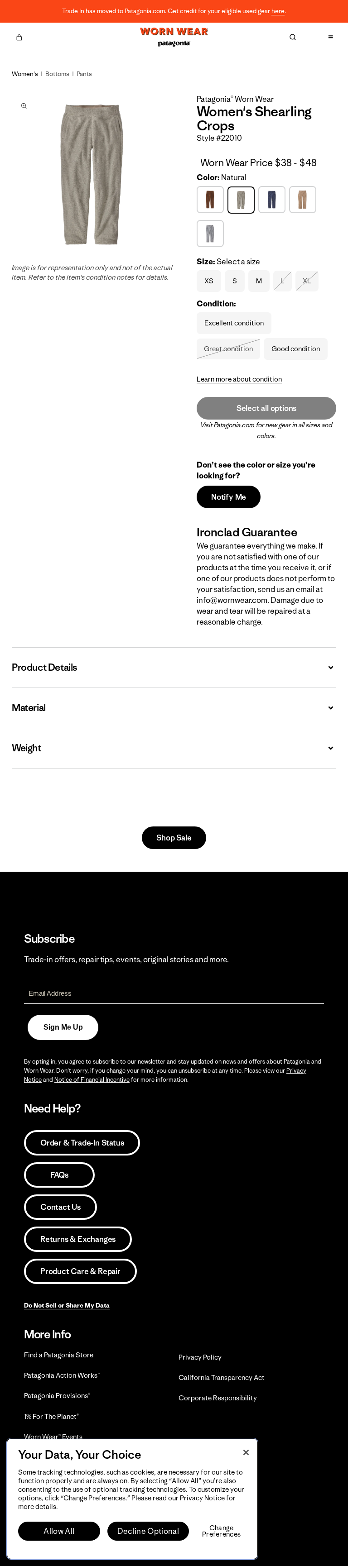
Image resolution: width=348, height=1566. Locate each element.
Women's (25, 74)
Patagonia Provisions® (57, 1395)
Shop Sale (173, 838)
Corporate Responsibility (218, 1398)
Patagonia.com (234, 425)
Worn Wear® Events (53, 1436)
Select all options (266, 408)
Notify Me (228, 497)
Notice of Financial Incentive (92, 1080)
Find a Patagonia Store (58, 1355)
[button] (19, 36)
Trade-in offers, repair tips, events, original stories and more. (126, 959)
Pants (84, 74)
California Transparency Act (222, 1377)
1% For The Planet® (51, 1416)
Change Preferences (221, 1531)
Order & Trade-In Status (82, 1143)
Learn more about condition (239, 379)
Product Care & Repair (80, 1271)
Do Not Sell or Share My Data (67, 1305)
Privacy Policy (200, 1357)
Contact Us (60, 1207)
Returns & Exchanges (78, 1239)
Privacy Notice (202, 1498)
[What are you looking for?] (293, 37)
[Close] (246, 1452)
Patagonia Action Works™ (62, 1375)
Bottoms (57, 74)
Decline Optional (148, 1531)
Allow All (59, 1531)
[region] (132, 1499)
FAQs (59, 1175)
